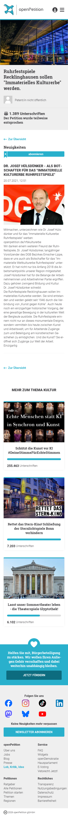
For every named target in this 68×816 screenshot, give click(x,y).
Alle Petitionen (13, 788)
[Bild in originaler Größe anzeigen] (34, 223)
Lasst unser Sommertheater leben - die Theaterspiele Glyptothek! (34, 606)
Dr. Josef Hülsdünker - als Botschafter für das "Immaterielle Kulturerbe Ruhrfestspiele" (33, 170)
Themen (9, 796)
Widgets (43, 754)
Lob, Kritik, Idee (14, 767)
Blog (6, 758)
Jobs (7, 754)
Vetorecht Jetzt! (48, 771)
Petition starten (13, 792)
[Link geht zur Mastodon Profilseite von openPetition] (8, 713)
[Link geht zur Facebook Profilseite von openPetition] (8, 703)
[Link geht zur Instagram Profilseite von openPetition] (25, 703)
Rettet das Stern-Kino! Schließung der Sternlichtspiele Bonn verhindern (34, 528)
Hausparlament (47, 763)
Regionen (10, 801)
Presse (8, 763)
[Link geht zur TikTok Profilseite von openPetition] (42, 703)
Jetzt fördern (34, 675)
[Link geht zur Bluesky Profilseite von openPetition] (25, 713)
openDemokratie (48, 758)
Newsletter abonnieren (34, 732)
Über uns (9, 750)
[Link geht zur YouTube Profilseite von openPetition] (42, 713)
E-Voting (43, 767)
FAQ (40, 750)
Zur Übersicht (17, 139)
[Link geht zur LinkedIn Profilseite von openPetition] (59, 703)
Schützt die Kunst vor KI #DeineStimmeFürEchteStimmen (34, 450)
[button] (55, 10)
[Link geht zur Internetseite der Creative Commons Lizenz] (6, 812)
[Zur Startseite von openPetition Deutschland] (24, 9)
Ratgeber (9, 784)
